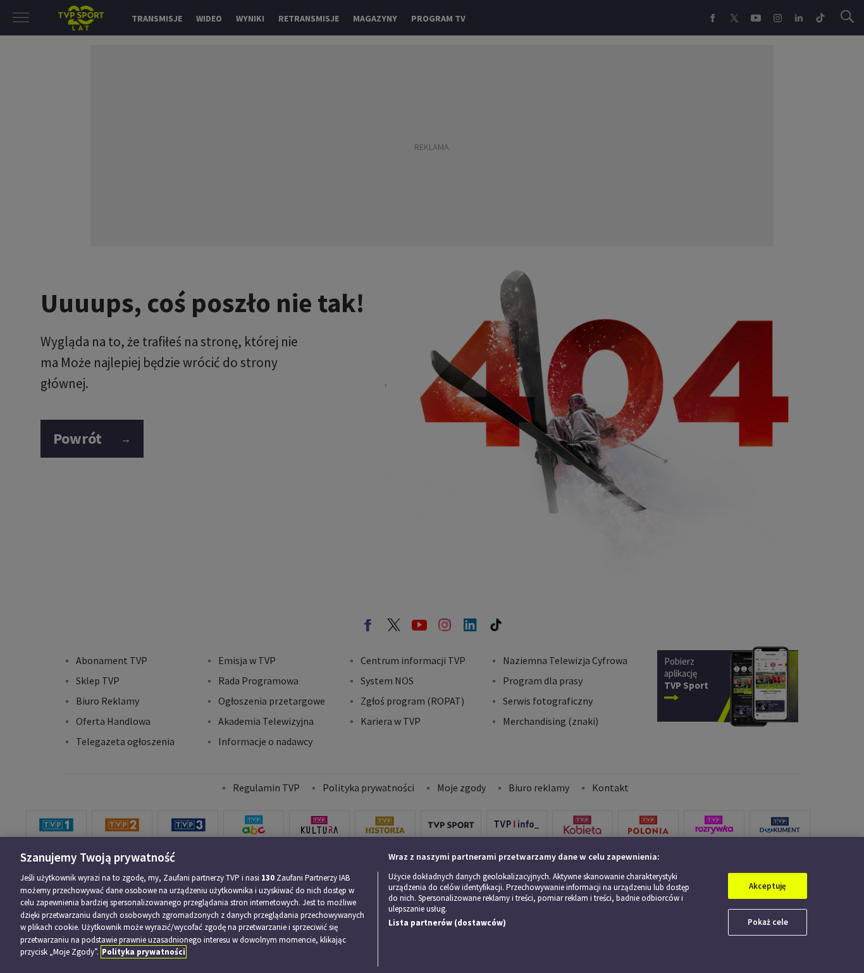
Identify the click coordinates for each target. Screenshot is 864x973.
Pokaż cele (768, 922)
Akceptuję (767, 886)
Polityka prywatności (143, 951)
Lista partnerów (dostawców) (447, 922)
